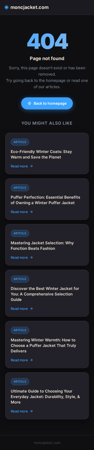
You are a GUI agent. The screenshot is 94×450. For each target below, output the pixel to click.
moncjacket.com (29, 7)
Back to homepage (50, 103)
